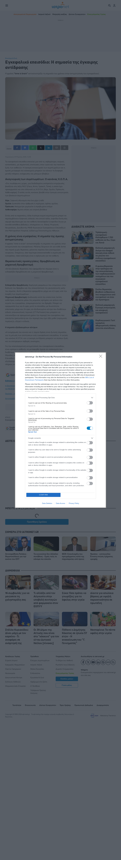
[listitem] (60, 397)
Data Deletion (47, 503)
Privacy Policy (74, 503)
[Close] (101, 357)
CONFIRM (43, 495)
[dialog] (60, 430)
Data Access (60, 503)
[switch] (90, 402)
